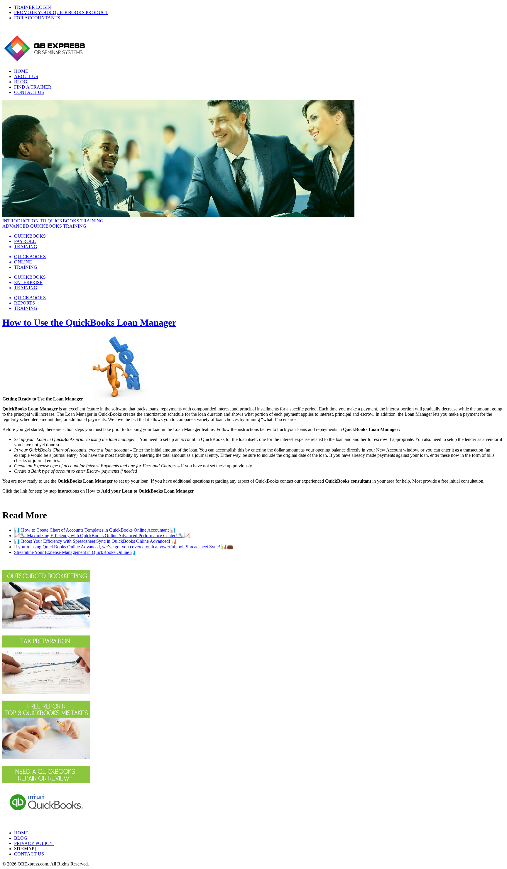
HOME (21, 71)
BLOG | (21, 838)
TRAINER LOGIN (32, 7)
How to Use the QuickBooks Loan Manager (89, 322)
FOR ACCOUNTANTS (37, 17)
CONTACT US (29, 92)
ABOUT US (26, 76)
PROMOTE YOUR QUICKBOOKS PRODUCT (61, 12)
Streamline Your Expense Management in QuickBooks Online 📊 (75, 552)
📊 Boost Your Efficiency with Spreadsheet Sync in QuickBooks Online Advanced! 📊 (95, 541)
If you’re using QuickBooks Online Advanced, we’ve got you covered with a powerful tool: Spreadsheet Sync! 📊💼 (123, 546)
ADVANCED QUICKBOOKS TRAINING (44, 226)
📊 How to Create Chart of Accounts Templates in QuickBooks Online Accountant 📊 (95, 530)
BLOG (20, 81)
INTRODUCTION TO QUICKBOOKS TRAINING (53, 220)
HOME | (22, 832)
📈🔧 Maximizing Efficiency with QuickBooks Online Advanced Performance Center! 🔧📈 (102, 535)
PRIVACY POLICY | (34, 843)
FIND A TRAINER (32, 86)
